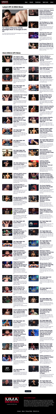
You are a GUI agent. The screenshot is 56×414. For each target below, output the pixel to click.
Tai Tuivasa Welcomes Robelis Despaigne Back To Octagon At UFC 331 (14, 29)
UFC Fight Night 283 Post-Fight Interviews (46, 76)
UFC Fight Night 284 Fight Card (19, 68)
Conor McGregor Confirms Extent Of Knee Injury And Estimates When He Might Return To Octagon (45, 370)
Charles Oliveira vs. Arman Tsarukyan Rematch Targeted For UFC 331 (46, 58)
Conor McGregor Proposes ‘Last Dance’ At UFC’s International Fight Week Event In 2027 (19, 211)
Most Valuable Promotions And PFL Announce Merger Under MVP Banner (47, 151)
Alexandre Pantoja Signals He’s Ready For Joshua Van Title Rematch (19, 346)
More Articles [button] (28, 391)
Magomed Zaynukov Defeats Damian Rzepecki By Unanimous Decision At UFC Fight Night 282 (20, 264)
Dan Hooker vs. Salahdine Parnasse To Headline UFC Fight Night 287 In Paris (19, 231)
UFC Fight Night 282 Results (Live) (45, 277)
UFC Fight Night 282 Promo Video (19, 321)
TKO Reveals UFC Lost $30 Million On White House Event (45, 34)
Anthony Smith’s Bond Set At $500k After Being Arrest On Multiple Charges (19, 175)
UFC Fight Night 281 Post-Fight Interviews (46, 381)
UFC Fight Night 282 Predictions (45, 289)
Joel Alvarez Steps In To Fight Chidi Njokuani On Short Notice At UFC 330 (46, 45)
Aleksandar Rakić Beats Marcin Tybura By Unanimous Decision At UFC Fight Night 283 (20, 108)
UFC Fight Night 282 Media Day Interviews (46, 321)
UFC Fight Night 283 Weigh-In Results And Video (19, 152)
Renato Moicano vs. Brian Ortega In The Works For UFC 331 (19, 288)
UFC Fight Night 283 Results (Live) (19, 130)
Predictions (38, 2)
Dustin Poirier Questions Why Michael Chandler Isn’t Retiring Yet (20, 357)
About (51, 2)
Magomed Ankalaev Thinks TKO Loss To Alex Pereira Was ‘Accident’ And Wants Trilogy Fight (19, 332)
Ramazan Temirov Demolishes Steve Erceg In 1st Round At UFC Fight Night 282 (46, 253)
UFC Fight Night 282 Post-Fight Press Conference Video (45, 242)
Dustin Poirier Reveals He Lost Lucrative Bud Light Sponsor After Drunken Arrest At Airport (46, 333)
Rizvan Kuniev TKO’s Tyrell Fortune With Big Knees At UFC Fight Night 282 (46, 265)
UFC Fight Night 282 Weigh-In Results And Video (46, 300)
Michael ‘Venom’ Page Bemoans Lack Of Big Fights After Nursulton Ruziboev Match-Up (46, 346)
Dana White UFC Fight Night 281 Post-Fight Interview (19, 382)
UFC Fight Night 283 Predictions (19, 141)
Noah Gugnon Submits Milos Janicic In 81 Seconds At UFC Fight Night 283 (46, 119)
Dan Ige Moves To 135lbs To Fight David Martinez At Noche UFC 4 (20, 199)
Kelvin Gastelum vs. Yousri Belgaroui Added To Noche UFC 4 (46, 357)
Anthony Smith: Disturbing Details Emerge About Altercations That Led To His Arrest (46, 163)
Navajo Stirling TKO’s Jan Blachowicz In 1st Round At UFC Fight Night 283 (46, 97)
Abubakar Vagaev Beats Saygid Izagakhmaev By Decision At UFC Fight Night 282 (20, 277)
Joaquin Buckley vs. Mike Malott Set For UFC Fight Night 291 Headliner (20, 187)
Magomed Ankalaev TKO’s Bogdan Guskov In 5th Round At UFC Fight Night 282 (19, 253)
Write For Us (36, 411)
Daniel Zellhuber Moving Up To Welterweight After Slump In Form (20, 311)
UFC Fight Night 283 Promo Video (19, 222)
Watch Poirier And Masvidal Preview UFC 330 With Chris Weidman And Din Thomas (46, 198)
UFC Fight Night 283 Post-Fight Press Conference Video (45, 86)
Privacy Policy (29, 411)
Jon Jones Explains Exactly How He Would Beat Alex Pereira (46, 187)
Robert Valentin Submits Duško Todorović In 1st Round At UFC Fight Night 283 (47, 108)
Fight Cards (45, 2)
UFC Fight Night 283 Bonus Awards (19, 86)
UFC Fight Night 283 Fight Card (45, 222)
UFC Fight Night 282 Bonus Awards (19, 242)
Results (31, 2)
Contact (19, 411)
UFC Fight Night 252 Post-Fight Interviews (46, 231)
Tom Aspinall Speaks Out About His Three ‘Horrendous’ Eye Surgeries (46, 311)
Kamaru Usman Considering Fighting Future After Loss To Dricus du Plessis (19, 299)
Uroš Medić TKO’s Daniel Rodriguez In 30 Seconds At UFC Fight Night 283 (20, 97)
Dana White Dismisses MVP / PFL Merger (46, 68)
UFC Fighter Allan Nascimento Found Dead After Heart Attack (20, 58)
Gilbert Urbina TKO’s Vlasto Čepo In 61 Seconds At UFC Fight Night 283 (19, 119)
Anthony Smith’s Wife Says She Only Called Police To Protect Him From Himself (46, 130)
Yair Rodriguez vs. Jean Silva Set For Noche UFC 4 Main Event (46, 24)
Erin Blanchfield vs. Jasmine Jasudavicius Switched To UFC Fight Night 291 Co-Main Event (47, 175)
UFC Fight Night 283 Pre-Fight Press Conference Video (47, 141)
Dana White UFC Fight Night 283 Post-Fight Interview (19, 77)
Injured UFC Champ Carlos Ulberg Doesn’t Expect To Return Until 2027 (46, 211)
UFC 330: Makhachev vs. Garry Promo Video (20, 163)
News (26, 2)
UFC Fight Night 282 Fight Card (19, 370)
